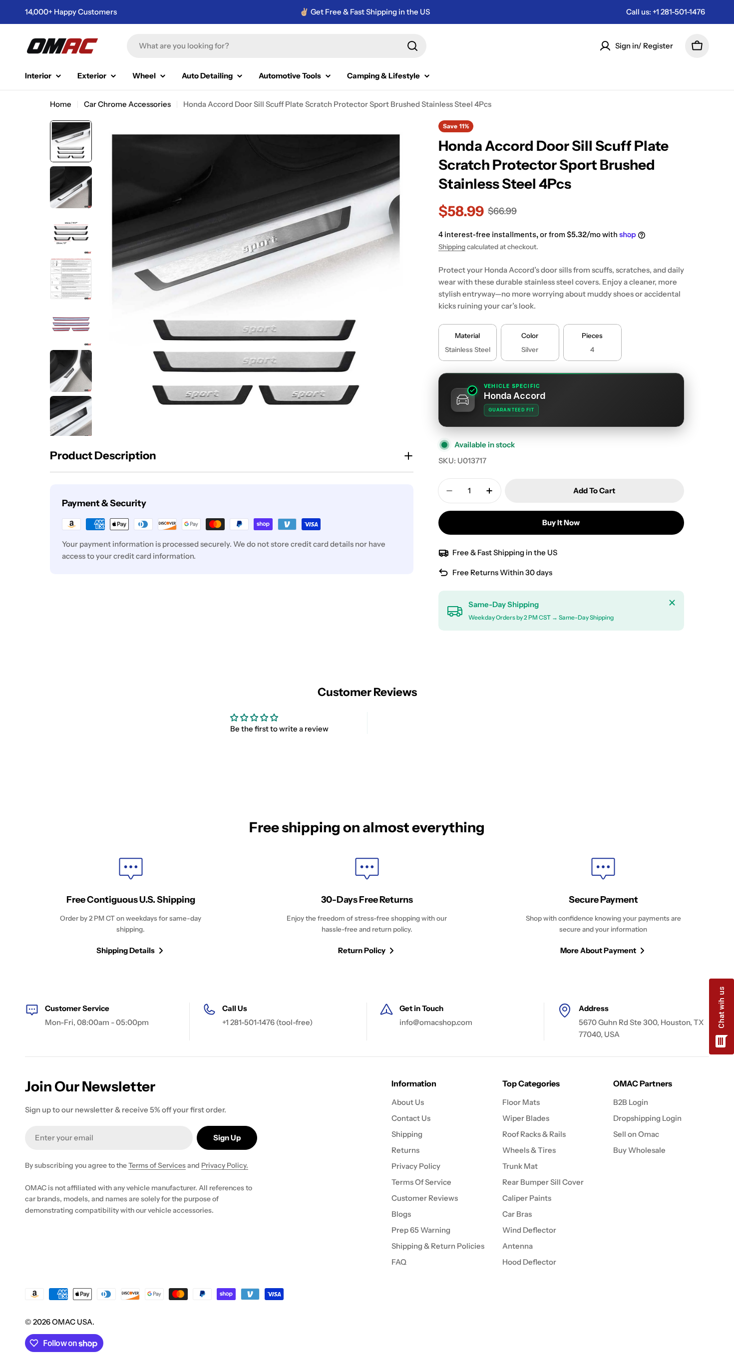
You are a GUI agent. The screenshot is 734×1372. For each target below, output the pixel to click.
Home (60, 104)
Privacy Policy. (224, 1165)
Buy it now (561, 522)
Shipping (451, 247)
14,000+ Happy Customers (71, 11)
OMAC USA (72, 1322)
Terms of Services (157, 1165)
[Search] (412, 46)
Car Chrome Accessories (127, 104)
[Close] (672, 602)
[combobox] (276, 46)
